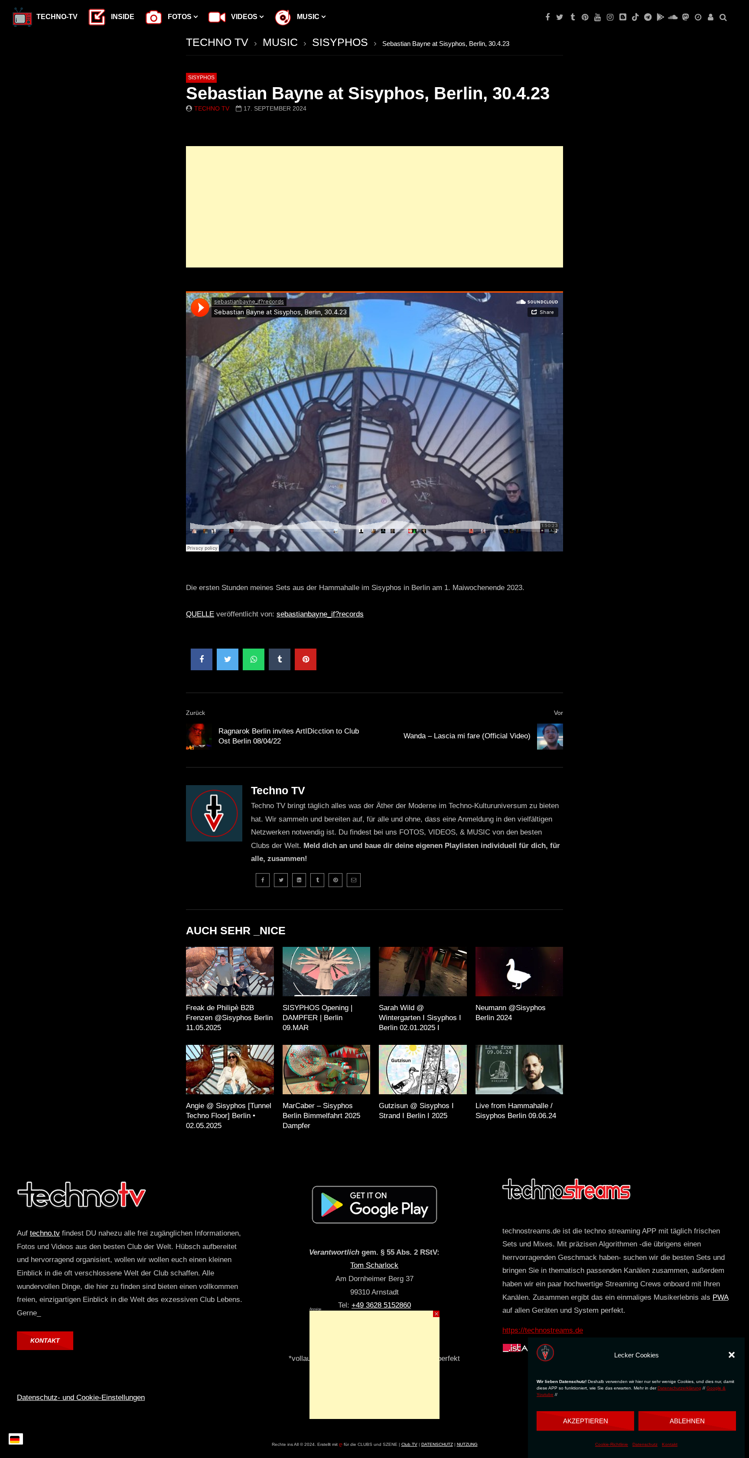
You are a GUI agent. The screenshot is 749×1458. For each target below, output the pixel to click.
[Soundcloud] (673, 17)
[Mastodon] (685, 17)
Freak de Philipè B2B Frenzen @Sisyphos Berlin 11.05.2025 (229, 1018)
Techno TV (211, 108)
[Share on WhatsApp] (253, 659)
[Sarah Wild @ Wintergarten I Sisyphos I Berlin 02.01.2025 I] (423, 971)
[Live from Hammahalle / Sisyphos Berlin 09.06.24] (519, 1069)
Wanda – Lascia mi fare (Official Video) (467, 736)
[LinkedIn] (299, 880)
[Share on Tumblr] (279, 659)
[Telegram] (648, 17)
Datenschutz (645, 1444)
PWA (720, 1297)
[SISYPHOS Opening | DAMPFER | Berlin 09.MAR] (327, 971)
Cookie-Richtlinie (611, 1444)
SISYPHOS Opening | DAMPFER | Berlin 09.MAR (317, 1018)
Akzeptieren (585, 1421)
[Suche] (723, 17)
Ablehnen (687, 1421)
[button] (731, 1354)
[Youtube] (597, 17)
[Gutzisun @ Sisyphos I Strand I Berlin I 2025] (423, 1069)
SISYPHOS (340, 42)
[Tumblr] (572, 17)
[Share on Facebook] (201, 659)
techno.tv (45, 1233)
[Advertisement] (374, 206)
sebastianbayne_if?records (320, 614)
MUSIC (280, 42)
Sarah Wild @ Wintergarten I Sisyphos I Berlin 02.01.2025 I (420, 1018)
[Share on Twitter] (227, 659)
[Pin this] (305, 659)
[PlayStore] (660, 17)
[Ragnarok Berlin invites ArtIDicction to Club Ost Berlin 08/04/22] (199, 737)
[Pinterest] (585, 17)
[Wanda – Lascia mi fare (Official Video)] (550, 737)
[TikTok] (635, 17)
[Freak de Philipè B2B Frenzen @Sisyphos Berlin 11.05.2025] (230, 971)
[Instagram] (610, 17)
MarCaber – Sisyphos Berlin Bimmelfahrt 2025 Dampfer (321, 1116)
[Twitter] (560, 17)
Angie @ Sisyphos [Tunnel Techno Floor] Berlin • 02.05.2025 (228, 1116)
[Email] (354, 880)
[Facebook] (547, 17)
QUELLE (200, 614)
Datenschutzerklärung (679, 1388)
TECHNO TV (217, 42)
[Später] (698, 17)
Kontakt (669, 1444)
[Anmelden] (710, 17)
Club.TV (409, 1444)
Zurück (195, 712)
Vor (558, 712)
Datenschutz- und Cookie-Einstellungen (81, 1397)
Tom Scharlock (374, 1265)
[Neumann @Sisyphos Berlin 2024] (519, 971)
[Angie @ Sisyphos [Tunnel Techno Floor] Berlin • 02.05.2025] (230, 1069)
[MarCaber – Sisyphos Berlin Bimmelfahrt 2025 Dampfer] (327, 1069)
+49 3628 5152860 (381, 1305)
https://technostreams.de (542, 1330)
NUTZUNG (467, 1444)
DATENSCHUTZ (437, 1444)
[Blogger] (622, 17)
